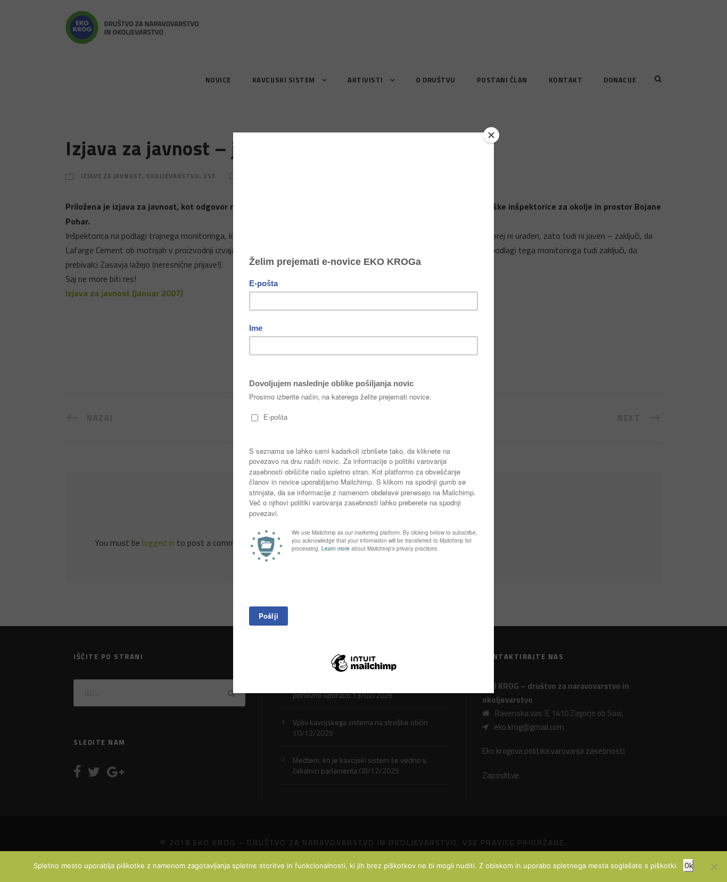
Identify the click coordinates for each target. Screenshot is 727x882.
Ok (688, 865)
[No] (713, 866)
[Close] (491, 135)
